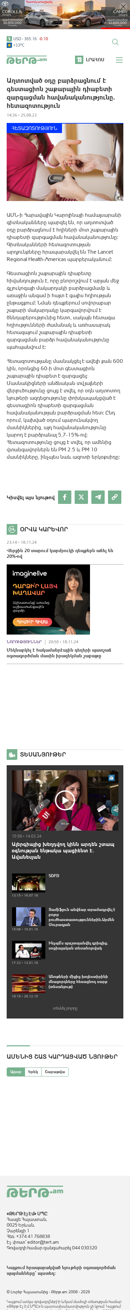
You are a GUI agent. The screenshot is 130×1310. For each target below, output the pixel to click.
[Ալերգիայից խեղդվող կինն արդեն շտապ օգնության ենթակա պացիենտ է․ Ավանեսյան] (65, 800)
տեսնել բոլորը (65, 1008)
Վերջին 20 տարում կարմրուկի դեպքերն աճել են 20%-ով (60, 553)
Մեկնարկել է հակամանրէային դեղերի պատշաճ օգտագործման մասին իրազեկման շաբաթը (59, 652)
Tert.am (27, 60)
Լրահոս (95, 59)
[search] (115, 42)
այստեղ (46, 1273)
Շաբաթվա (55, 1071)
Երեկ (33, 1071)
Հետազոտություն (34, 128)
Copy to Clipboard (114, 497)
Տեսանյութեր (43, 754)
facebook (64, 497)
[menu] (119, 60)
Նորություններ (24, 642)
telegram (98, 497)
